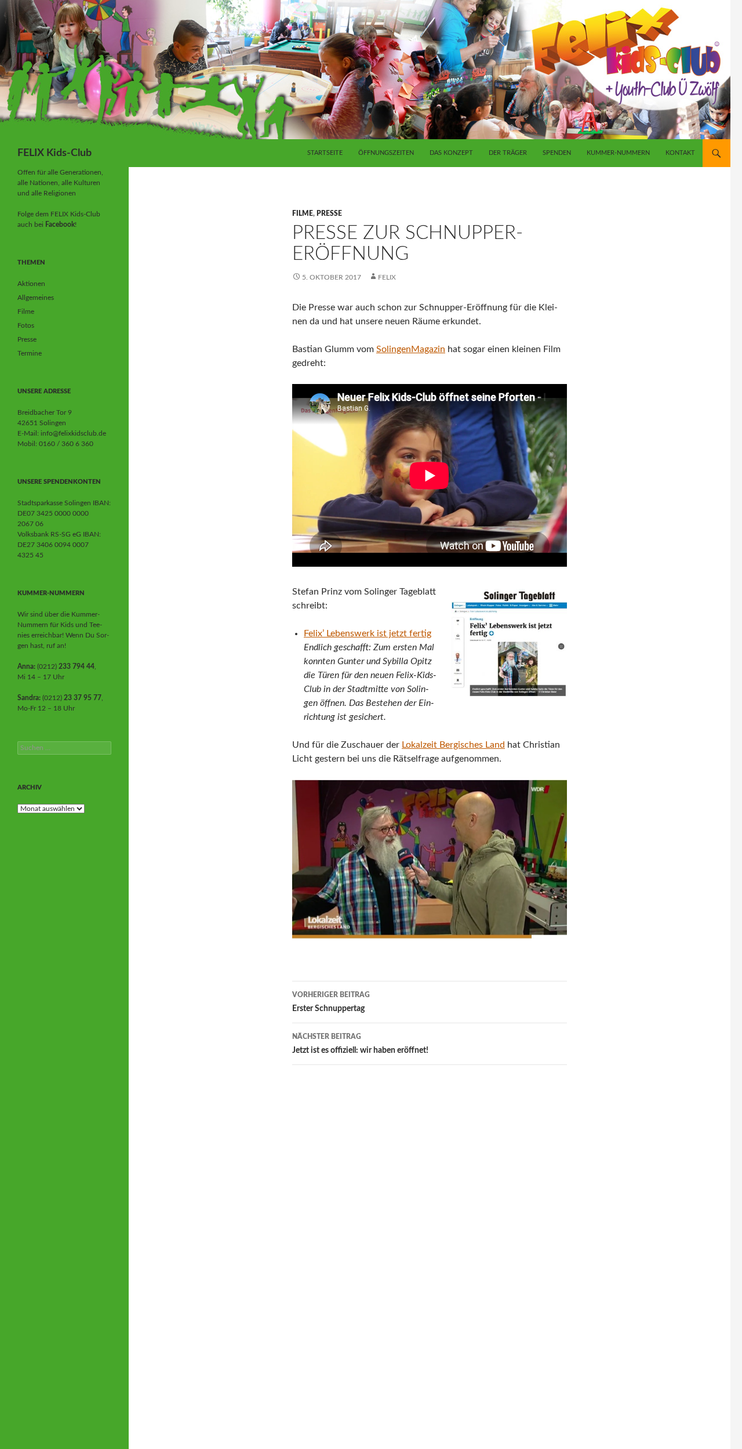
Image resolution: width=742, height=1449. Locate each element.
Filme (302, 213)
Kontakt (680, 153)
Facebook (60, 224)
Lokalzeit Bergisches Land (453, 744)
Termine (29, 353)
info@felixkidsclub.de (73, 433)
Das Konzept (451, 153)
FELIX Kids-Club (54, 153)
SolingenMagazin (410, 349)
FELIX (387, 277)
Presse (329, 213)
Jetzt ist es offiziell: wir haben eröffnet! (360, 1044)
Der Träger (508, 153)
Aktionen (31, 283)
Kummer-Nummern (618, 153)
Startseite (325, 153)
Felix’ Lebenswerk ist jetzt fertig (367, 633)
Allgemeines (35, 297)
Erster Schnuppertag (331, 1002)
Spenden (557, 153)
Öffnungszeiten (386, 153)
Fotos (25, 325)
